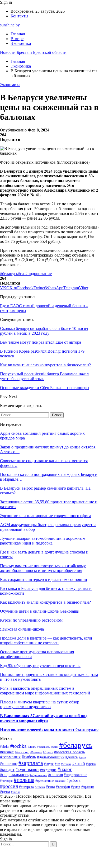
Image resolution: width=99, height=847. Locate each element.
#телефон (63, 787)
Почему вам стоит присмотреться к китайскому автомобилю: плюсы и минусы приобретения (43, 568)
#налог (65, 769)
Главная (18, 34)
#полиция (6, 781)
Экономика (21, 43)
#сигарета (26, 787)
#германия (10, 756)
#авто (31, 746)
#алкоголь (43, 746)
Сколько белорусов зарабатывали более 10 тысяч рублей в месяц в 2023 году (44, 330)
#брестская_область (69, 752)
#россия (9, 786)
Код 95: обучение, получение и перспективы (40, 665)
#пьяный (60, 780)
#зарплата (30, 763)
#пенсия (55, 774)
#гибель (29, 756)
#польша (24, 780)
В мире (17, 38)
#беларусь (9, 273)
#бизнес (7, 752)
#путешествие (44, 781)
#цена (5, 791)
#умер (75, 787)
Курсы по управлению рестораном (31, 620)
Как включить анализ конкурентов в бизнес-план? (45, 602)
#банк (54, 746)
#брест (48, 752)
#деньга (71, 757)
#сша (50, 786)
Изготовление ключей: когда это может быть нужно (49, 729)
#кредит (7, 769)
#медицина (48, 770)
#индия (49, 764)
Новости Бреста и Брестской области (33, 52)
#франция (87, 787)
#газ (21, 273)
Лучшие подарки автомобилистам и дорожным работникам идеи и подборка (42, 540)
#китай (78, 763)
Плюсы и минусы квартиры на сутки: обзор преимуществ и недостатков (39, 704)
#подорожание (38, 273)
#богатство (22, 752)
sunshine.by (10, 25)
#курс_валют (27, 769)
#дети (82, 757)
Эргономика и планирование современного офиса (45, 515)
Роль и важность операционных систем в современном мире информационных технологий (45, 690)
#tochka (18, 746)
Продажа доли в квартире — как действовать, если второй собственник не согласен (46, 640)
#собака (40, 786)
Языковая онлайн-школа (22, 629)
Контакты (19, 16)
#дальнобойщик (50, 757)
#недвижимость (14, 774)
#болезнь (36, 752)
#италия (66, 763)
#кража (91, 764)
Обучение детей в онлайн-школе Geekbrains (39, 611)
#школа (15, 792)
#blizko (4, 747)
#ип (57, 764)
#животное (8, 764)
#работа (74, 780)
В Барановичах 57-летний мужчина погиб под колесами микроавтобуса (43, 718)
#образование (38, 775)
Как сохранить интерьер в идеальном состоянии (43, 579)
